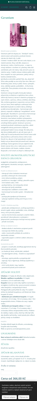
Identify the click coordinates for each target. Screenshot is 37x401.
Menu (34, 7)
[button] (26, 7)
